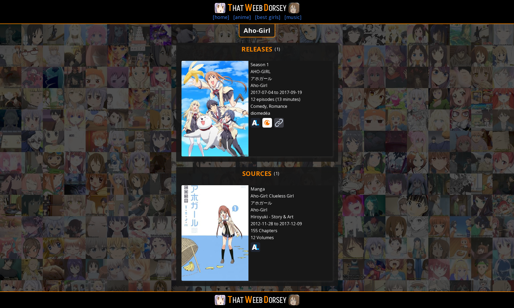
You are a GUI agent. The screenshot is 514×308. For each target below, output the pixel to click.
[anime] (242, 17)
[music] (293, 17)
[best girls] (267, 17)
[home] (221, 17)
